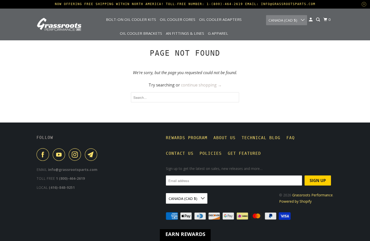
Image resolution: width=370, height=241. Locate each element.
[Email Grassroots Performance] (92, 154)
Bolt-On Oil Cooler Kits (131, 19)
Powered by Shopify (295, 201)
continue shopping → (201, 85)
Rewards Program (186, 137)
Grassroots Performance (312, 195)
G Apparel (218, 33)
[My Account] (311, 19)
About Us (224, 137)
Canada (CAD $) (283, 20)
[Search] (318, 19)
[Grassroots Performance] (59, 24)
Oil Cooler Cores (177, 19)
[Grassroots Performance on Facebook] (44, 154)
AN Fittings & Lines (185, 33)
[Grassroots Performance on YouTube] (60, 154)
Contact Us (180, 153)
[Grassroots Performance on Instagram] (76, 154)
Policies (211, 153)
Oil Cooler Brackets (141, 33)
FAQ (290, 137)
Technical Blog (261, 137)
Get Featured (244, 153)
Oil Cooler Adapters (220, 19)
